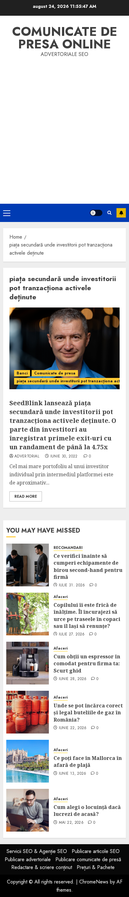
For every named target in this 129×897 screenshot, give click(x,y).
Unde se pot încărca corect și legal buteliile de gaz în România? (88, 712)
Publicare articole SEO (96, 851)
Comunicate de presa (54, 373)
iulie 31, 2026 (72, 585)
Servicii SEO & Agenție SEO (37, 851)
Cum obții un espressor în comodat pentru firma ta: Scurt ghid (87, 663)
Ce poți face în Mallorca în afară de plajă (88, 761)
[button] (6, 213)
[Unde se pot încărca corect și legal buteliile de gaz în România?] (27, 712)
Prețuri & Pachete (96, 867)
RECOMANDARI (68, 548)
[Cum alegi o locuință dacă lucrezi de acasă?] (27, 810)
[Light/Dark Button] (96, 213)
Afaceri (61, 597)
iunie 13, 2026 (72, 773)
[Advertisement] (64, 126)
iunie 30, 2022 (64, 456)
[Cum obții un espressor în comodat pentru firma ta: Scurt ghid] (27, 663)
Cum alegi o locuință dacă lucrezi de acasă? (87, 810)
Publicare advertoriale (28, 859)
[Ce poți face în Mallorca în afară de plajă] (27, 761)
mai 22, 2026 (71, 822)
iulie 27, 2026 (72, 634)
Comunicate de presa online (64, 37)
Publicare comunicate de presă (88, 859)
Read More (25, 496)
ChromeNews (93, 881)
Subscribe (121, 213)
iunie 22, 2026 (73, 728)
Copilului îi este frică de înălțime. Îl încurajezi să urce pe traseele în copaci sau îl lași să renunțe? (87, 615)
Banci (22, 373)
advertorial (26, 456)
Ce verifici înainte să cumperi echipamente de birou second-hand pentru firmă (88, 566)
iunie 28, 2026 (73, 679)
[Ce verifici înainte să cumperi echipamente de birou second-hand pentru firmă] (27, 565)
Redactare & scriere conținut (41, 867)
